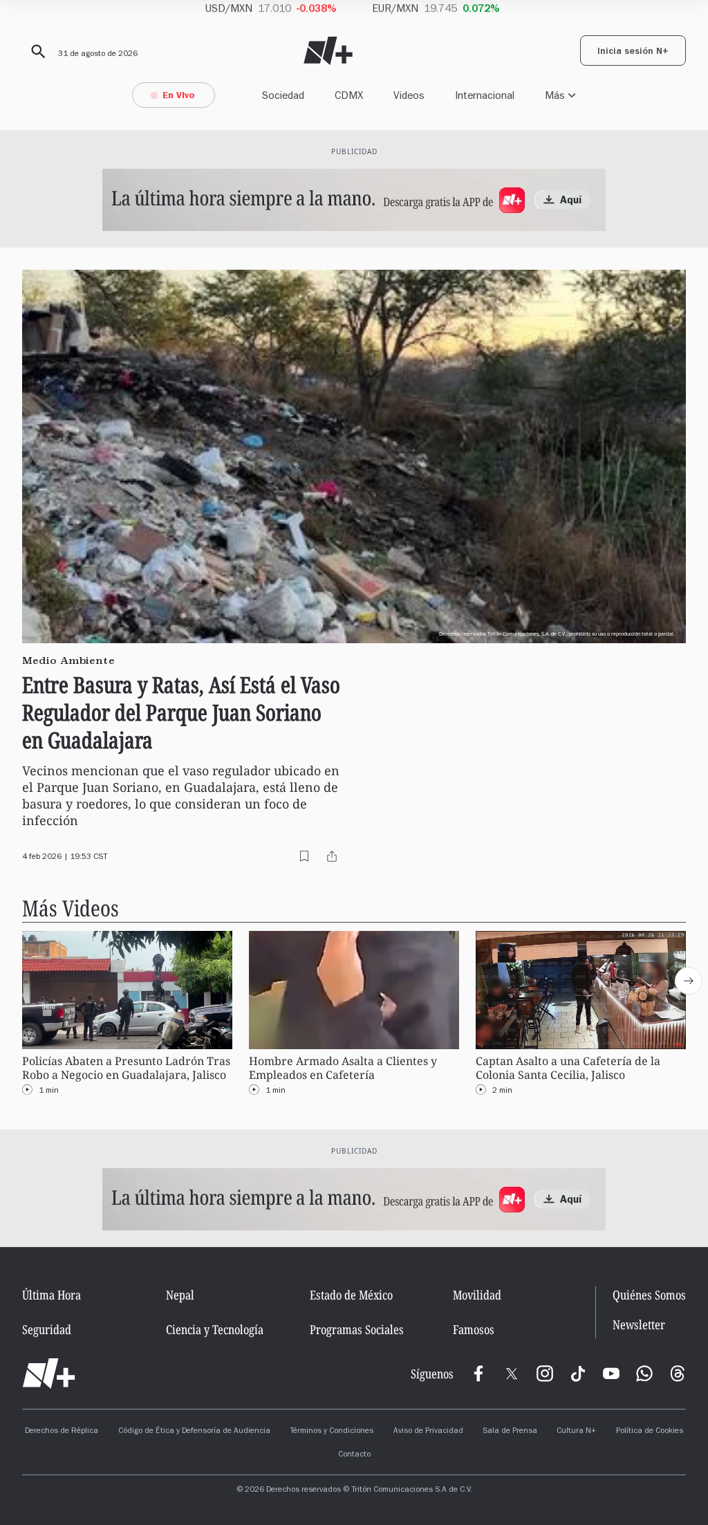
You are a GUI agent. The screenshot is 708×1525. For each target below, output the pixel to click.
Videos (409, 95)
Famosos (473, 1329)
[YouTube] (611, 1373)
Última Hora (51, 1294)
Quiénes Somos (649, 1294)
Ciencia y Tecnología (214, 1329)
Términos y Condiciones (331, 1431)
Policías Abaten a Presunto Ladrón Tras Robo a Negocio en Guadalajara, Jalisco (126, 1068)
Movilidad (477, 1294)
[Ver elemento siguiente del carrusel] (688, 981)
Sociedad (283, 95)
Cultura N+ (576, 1431)
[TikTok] (578, 1373)
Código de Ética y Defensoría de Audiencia (194, 1431)
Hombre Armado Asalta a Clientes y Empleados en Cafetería (343, 1068)
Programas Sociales (357, 1329)
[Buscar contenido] (36, 52)
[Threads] (677, 1373)
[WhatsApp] (644, 1373)
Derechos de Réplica (61, 1431)
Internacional (484, 95)
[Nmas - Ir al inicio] (328, 51)
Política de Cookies (649, 1431)
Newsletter (639, 1324)
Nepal (180, 1294)
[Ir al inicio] (48, 1373)
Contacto (354, 1455)
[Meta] (478, 1373)
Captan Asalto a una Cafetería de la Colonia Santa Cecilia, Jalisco (568, 1068)
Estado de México (351, 1294)
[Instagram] (545, 1373)
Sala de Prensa (510, 1431)
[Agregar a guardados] (304, 856)
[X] (511, 1373)
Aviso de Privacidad (428, 1431)
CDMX (349, 95)
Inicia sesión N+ (633, 52)
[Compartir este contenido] (332, 856)
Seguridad (46, 1329)
